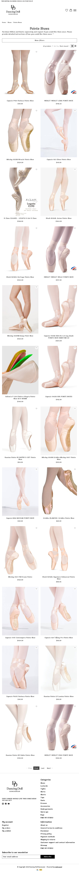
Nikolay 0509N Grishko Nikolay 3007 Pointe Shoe (59, 458)
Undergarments (47, 809)
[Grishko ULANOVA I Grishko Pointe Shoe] (59, 491)
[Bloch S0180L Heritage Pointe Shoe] (20, 250)
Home (4, 22)
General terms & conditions (51, 828)
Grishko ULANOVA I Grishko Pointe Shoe (58, 518)
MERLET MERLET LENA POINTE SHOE (58, 101)
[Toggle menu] (75, 10)
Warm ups (44, 812)
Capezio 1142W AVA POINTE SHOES (58, 396)
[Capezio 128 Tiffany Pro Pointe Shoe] (59, 611)
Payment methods (48, 837)
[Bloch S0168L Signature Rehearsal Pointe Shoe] (59, 550)
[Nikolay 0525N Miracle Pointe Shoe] (20, 133)
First (36, 768)
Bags (42, 815)
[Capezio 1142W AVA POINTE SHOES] (59, 370)
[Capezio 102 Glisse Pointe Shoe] (59, 133)
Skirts (43, 792)
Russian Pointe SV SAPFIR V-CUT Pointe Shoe (20, 458)
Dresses (44, 803)
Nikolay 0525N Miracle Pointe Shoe (20, 159)
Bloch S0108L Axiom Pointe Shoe (58, 218)
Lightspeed (58, 867)
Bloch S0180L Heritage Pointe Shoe (20, 277)
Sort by (56, 46)
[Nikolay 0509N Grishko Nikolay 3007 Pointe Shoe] (59, 431)
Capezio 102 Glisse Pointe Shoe (59, 159)
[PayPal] (40, 870)
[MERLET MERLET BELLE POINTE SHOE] (59, 250)
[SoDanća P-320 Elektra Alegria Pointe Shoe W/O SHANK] (20, 370)
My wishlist (6, 831)
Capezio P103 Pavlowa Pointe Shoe (20, 101)
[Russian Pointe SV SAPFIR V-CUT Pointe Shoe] (20, 431)
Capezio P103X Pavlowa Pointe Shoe (20, 696)
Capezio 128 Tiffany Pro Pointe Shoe (59, 638)
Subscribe (47, 857)
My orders (6, 828)
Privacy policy (46, 834)
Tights (43, 789)
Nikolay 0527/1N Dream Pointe (20, 577)
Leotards (44, 786)
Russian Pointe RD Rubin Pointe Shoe (20, 755)
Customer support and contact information (58, 842)
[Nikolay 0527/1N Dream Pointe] (20, 550)
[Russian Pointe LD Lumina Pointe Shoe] (59, 670)
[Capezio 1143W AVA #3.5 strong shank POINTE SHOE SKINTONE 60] (59, 309)
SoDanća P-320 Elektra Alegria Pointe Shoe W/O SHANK (20, 397)
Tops (42, 797)
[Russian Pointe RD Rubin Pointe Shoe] (20, 728)
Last (42, 768)
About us (44, 825)
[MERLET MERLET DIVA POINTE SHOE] (59, 728)
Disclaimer (45, 831)
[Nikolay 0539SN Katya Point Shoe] (20, 309)
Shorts (43, 794)
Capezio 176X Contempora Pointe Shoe (20, 638)
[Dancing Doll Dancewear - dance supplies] (13, 10)
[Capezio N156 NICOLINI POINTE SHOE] (20, 491)
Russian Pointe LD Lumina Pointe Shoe (59, 696)
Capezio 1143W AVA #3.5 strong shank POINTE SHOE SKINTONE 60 (59, 337)
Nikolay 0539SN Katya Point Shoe (20, 336)
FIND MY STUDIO (47, 818)
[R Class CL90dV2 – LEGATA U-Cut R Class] (20, 192)
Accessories (45, 806)
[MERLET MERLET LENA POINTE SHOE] (59, 74)
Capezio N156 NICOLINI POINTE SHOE (20, 518)
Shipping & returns (48, 839)
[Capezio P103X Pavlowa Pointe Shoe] (20, 670)
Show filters (39, 40)
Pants (43, 800)
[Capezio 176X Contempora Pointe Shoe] (20, 611)
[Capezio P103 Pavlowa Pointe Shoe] (20, 74)
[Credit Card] (37, 870)
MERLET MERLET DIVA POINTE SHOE (58, 755)
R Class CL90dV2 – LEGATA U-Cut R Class (20, 218)
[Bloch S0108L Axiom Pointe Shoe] (59, 192)
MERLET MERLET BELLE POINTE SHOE (59, 277)
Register (5, 825)
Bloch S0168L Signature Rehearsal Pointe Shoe (58, 578)
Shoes (10, 22)
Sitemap (44, 845)
